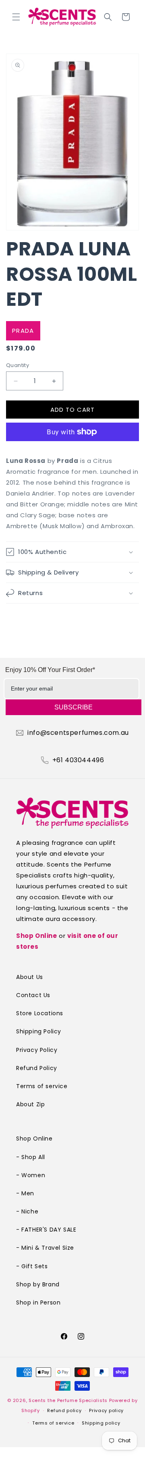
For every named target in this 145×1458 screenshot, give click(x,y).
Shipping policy (101, 1423)
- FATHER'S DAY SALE (46, 1230)
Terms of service (42, 1086)
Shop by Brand (38, 1284)
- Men (25, 1193)
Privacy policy (106, 1410)
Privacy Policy (36, 1050)
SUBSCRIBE (73, 707)
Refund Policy (36, 1068)
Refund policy (64, 1410)
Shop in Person (38, 1302)
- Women (30, 1175)
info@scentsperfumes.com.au (78, 732)
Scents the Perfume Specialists (68, 1400)
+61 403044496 (78, 760)
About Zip (30, 1104)
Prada (23, 330)
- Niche (27, 1211)
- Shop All (30, 1157)
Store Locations (39, 1013)
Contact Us (33, 995)
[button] (16, 17)
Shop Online (36, 935)
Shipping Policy (38, 1031)
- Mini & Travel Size (45, 1248)
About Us (29, 977)
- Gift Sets (32, 1266)
